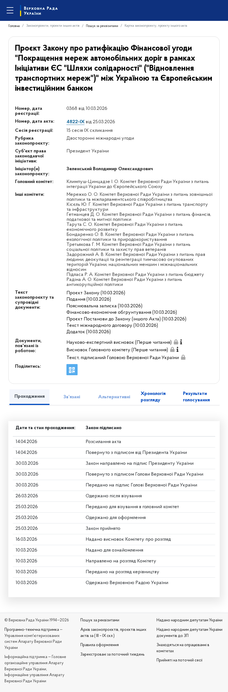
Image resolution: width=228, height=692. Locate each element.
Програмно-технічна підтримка (31, 630)
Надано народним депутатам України (189, 620)
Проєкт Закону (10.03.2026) (95, 293)
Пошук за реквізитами (102, 26)
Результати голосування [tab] (196, 397)
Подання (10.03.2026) (88, 299)
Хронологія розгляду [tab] (153, 397)
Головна (14, 26)
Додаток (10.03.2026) (88, 332)
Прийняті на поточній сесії (179, 660)
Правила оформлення (99, 645)
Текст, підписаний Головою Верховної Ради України (122, 357)
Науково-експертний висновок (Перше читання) (119, 342)
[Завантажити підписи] (176, 341)
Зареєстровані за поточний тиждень (112, 655)
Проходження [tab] (29, 396)
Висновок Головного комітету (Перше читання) (117, 350)
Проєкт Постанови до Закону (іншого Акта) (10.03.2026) (126, 319)
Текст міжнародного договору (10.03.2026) (112, 325)
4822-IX (75, 122)
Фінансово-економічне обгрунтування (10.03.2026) (121, 312)
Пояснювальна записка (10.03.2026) (104, 306)
